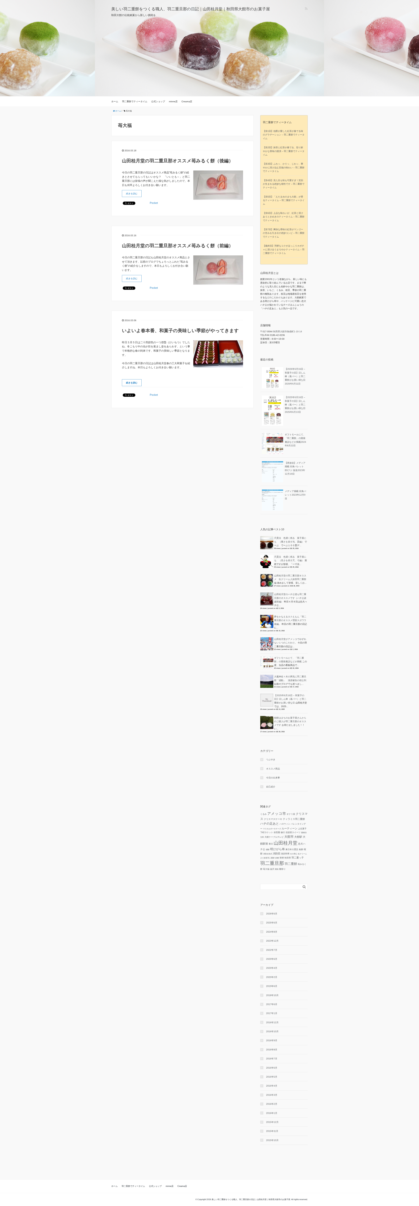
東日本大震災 (291, 849)
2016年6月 (271, 1067)
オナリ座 (291, 814)
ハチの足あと (269, 823)
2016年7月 (271, 1058)
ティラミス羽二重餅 (294, 819)
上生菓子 (302, 829)
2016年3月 (271, 1095)
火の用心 (293, 854)
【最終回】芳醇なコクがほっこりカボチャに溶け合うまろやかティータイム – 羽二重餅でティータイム (283, 249)
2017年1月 (271, 1013)
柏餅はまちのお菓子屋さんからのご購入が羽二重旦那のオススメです (290, 721)
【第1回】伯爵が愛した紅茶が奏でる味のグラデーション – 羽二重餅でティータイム (283, 135)
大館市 (289, 836)
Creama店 (187, 101)
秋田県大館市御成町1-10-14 (287, 331)
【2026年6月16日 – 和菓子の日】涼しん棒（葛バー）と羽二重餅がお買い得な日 (295, 376)
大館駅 (298, 836)
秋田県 (287, 858)
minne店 (173, 101)
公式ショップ (158, 101)
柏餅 (301, 849)
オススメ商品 (273, 768)
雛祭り (282, 869)
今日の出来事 (273, 777)
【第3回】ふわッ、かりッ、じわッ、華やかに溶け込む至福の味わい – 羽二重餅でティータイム (283, 167)
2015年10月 (272, 1140)
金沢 (272, 869)
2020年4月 (271, 968)
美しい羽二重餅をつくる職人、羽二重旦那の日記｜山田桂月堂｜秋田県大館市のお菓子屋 (190, 9)
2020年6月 (271, 959)
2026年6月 (271, 913)
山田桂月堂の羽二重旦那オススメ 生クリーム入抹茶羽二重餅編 (290, 579)
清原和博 (285, 854)
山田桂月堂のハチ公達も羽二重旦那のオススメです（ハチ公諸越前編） (290, 598)
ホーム (114, 101)
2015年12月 (272, 1122)
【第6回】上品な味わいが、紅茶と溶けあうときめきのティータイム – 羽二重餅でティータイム (283, 217)
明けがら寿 (277, 849)
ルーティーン (289, 828)
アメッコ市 (276, 814)
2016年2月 (271, 1104)
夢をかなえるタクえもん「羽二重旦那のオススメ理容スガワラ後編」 (290, 620)
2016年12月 (272, 1022)
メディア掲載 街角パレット (295, 495)
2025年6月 (271, 922)
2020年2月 (271, 977)
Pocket (154, 203)
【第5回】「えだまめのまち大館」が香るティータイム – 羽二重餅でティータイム (283, 200)
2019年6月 (271, 986)
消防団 (276, 853)
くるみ (263, 814)
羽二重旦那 (272, 863)
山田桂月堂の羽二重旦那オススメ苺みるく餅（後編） (177, 160)
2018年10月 (272, 995)
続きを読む (131, 193)
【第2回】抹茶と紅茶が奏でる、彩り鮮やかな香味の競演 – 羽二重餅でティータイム (283, 151)
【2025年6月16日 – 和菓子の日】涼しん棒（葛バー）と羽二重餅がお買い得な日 (295, 404)
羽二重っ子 (297, 857)
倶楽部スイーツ (293, 832)
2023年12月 (272, 940)
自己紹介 (270, 786)
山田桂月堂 (285, 843)
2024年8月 (271, 931)
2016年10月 (272, 1031)
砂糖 (277, 858)
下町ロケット (266, 832)
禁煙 (282, 858)
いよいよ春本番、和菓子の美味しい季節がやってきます (180, 330)
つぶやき (270, 759)
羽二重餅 (291, 864)
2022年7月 (271, 950)
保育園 (277, 832)
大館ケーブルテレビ (274, 837)
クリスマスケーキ (273, 819)
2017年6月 (271, 1004)
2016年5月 (271, 1076)
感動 (267, 849)
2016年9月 (271, 1040)
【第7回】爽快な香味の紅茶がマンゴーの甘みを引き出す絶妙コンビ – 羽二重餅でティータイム (283, 233)
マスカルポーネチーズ (272, 829)
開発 (277, 869)
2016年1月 (271, 1113)
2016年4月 (271, 1085)
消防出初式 (267, 854)
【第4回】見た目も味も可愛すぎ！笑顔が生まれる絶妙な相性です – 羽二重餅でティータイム (283, 184)
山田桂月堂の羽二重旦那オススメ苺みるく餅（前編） (177, 245)
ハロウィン (285, 824)
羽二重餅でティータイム (134, 101)
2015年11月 (272, 1131)
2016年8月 (271, 1049)
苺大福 (266, 869)
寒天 (271, 844)
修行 (283, 832)
